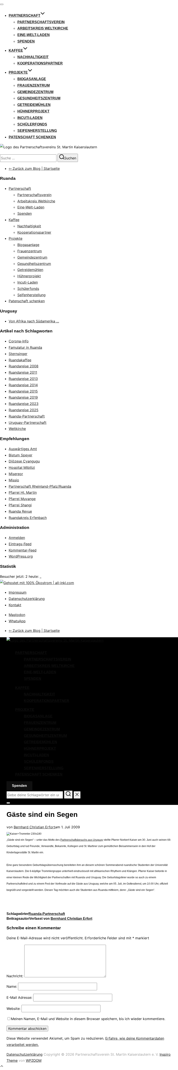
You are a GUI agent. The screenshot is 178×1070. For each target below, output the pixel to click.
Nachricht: (15, 976)
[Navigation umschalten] (1, 4)
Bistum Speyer (20, 455)
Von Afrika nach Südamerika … (34, 321)
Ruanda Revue (20, 511)
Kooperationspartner (40, 63)
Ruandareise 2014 (23, 385)
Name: (12, 986)
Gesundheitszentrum (38, 98)
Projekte (18, 72)
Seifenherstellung (37, 130)
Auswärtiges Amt (23, 449)
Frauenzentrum (33, 85)
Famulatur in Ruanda (25, 347)
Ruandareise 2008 (23, 366)
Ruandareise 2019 (23, 397)
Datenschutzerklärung (27, 598)
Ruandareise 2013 (23, 378)
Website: (13, 1008)
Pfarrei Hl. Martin (23, 492)
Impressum (17, 592)
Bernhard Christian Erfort (34, 827)
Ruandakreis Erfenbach (28, 517)
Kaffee (16, 50)
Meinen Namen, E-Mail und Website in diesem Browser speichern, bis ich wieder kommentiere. (88, 1019)
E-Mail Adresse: (19, 997)
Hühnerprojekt (33, 111)
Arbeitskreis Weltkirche (42, 28)
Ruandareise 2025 (23, 410)
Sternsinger (18, 354)
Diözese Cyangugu (24, 461)
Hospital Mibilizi (22, 467)
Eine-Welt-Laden (33, 35)
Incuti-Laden (30, 118)
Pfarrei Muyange (22, 499)
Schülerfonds (32, 124)
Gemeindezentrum (35, 92)
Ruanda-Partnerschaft (27, 416)
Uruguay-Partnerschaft (27, 422)
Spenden (26, 41)
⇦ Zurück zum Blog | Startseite (34, 168)
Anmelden (17, 537)
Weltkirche (17, 428)
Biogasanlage (31, 79)
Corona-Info (19, 341)
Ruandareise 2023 (23, 403)
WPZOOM (33, 1060)
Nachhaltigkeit (33, 57)
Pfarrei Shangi (20, 505)
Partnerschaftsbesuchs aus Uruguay (81, 839)
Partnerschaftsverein (41, 22)
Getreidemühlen (34, 105)
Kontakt (15, 605)
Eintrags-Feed (20, 544)
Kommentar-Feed (22, 550)
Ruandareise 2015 (23, 391)
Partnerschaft (24, 15)
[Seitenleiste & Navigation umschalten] (8, 803)
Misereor (16, 474)
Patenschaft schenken (32, 137)
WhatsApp (17, 621)
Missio (14, 480)
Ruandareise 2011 (23, 372)
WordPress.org (21, 556)
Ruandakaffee (20, 360)
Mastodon (17, 615)
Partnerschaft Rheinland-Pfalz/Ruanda (40, 486)
